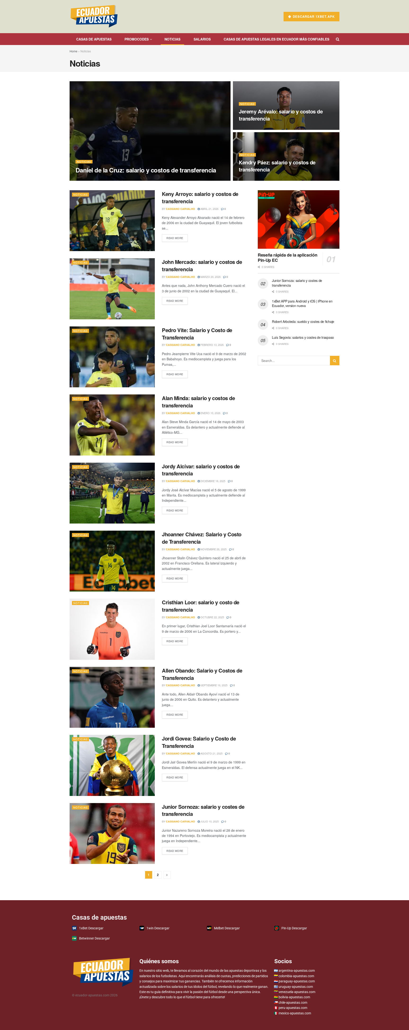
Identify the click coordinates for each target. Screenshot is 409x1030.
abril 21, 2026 (209, 209)
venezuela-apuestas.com (297, 992)
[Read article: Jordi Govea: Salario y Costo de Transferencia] (112, 765)
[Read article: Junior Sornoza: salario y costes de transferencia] (112, 833)
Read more (177, 237)
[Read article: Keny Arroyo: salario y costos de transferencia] (112, 220)
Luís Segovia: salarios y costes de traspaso (303, 337)
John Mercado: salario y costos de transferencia (202, 265)
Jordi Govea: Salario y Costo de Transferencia (199, 742)
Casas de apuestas (93, 39)
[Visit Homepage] (94, 16)
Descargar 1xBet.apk (313, 16)
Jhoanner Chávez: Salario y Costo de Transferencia (201, 537)
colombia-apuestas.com (296, 976)
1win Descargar (158, 928)
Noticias (84, 161)
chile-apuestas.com (293, 1002)
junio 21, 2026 (250, 128)
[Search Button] (337, 39)
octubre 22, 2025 (212, 617)
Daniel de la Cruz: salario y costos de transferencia (146, 170)
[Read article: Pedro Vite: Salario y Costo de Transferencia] (112, 356)
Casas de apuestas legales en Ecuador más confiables (276, 39)
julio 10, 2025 (209, 821)
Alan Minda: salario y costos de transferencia (198, 401)
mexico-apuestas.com (295, 1013)
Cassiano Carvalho (94, 179)
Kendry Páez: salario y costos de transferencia (277, 165)
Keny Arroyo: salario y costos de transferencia (200, 197)
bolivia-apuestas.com (294, 997)
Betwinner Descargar (94, 938)
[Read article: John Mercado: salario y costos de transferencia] (112, 288)
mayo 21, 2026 (250, 179)
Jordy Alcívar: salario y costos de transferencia (201, 469)
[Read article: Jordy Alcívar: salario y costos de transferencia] (112, 493)
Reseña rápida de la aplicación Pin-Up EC (287, 257)
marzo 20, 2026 (210, 277)
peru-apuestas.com (293, 1008)
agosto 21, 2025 (211, 753)
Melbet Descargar (227, 928)
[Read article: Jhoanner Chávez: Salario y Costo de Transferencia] (112, 561)
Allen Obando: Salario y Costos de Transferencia (202, 674)
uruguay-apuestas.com (296, 987)
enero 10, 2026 (210, 413)
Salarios (202, 39)
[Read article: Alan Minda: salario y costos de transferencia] (112, 424)
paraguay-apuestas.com (297, 981)
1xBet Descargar (91, 928)
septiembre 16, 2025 (213, 685)
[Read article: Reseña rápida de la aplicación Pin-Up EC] (298, 219)
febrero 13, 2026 (212, 345)
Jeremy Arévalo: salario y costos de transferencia (281, 115)
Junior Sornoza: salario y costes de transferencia (203, 810)
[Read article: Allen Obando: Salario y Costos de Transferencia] (112, 697)
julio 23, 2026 (122, 179)
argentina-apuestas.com (297, 970)
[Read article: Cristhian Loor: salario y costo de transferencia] (112, 629)
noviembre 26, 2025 (213, 549)
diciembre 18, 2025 (212, 481)
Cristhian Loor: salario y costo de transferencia (200, 605)
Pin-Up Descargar (294, 928)
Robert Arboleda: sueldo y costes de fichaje (303, 321)
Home (73, 51)
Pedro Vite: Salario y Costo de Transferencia (197, 333)
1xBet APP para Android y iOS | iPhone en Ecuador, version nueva (302, 303)
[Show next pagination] (167, 875)
